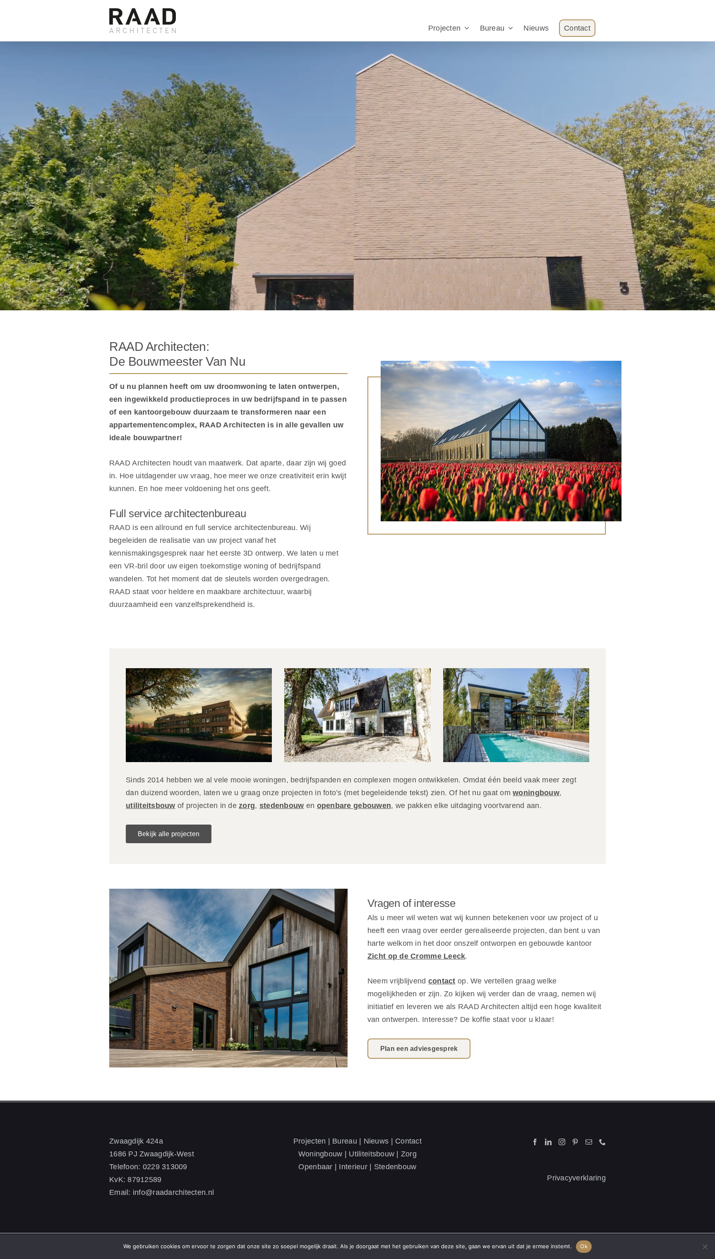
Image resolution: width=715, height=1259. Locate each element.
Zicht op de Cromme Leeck (416, 956)
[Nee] (705, 1246)
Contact (408, 1141)
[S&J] (516, 715)
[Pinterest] (575, 1142)
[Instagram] (562, 1142)
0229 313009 (165, 1167)
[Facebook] (535, 1142)
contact (442, 981)
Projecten (309, 1141)
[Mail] (588, 1142)
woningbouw (536, 793)
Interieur (353, 1167)
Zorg (409, 1154)
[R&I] (357, 715)
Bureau (344, 1141)
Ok (584, 1246)
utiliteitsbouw (150, 805)
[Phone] (602, 1142)
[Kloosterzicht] (199, 715)
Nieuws (376, 1141)
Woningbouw (320, 1154)
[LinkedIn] (548, 1142)
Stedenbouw (395, 1167)
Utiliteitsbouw (371, 1154)
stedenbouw (281, 805)
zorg (247, 805)
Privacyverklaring (576, 1178)
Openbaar (315, 1167)
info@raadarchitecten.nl (173, 1192)
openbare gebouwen (354, 805)
